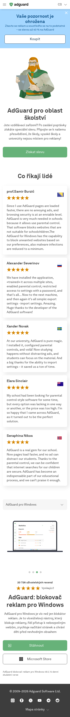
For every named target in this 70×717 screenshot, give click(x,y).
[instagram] (12, 700)
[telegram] (48, 700)
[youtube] (39, 700)
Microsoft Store (39, 659)
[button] (66, 13)
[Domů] (18, 4)
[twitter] (30, 700)
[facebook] (21, 700)
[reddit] (57, 700)
